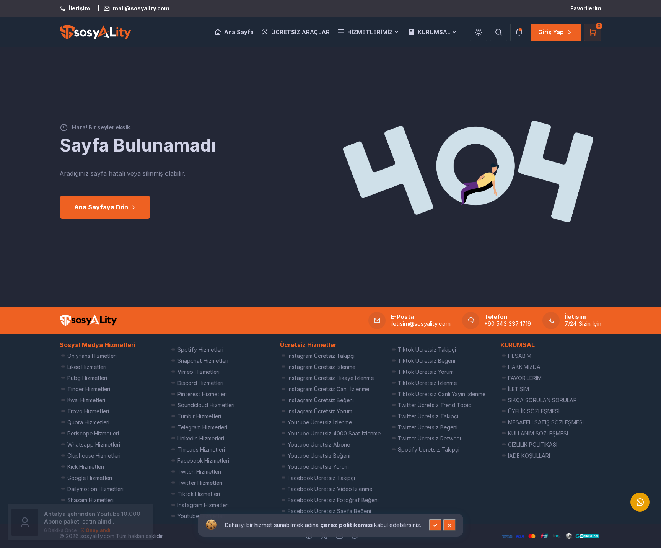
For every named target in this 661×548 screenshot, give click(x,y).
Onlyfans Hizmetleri (92, 355)
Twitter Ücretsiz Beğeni (427, 427)
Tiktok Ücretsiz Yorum (426, 372)
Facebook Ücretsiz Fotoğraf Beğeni (333, 500)
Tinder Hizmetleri (88, 389)
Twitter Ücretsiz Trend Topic (434, 405)
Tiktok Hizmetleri (198, 494)
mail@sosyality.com (141, 8)
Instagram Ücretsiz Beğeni (321, 400)
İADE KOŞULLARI (529, 455)
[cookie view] (211, 524)
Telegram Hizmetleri (202, 427)
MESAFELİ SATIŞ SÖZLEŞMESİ (546, 422)
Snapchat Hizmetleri (202, 360)
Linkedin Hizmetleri (200, 438)
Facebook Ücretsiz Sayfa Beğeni (329, 511)
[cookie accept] (435, 525)
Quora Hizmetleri (88, 422)
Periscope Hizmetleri (93, 433)
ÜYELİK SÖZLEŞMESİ (534, 411)
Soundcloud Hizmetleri (205, 405)
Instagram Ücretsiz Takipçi (321, 355)
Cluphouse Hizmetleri (93, 455)
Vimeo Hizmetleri (198, 372)
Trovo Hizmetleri (88, 411)
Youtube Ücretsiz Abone (319, 444)
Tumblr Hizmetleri (199, 416)
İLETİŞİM (518, 389)
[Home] (88, 320)
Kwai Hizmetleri (86, 400)
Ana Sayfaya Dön (102, 207)
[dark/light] (478, 32)
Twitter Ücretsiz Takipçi (428, 416)
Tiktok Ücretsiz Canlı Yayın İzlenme (441, 394)
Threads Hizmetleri (201, 449)
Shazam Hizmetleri (90, 500)
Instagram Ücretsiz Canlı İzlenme (328, 389)
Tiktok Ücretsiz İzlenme (427, 383)
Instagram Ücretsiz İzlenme (321, 367)
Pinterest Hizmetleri (202, 394)
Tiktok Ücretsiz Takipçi (427, 349)
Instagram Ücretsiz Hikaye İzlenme (331, 378)
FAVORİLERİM (525, 378)
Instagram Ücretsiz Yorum (320, 411)
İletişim (79, 8)
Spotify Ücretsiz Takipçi (428, 449)
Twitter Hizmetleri (199, 483)
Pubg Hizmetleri (87, 378)
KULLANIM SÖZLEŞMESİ (538, 433)
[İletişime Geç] (640, 502)
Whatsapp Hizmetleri (93, 444)
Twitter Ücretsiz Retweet (430, 438)
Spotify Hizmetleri (200, 349)
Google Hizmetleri (89, 478)
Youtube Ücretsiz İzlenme (320, 422)
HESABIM (519, 355)
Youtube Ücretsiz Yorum (318, 466)
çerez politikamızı (347, 524)
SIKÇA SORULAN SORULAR (542, 400)
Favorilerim (585, 8)
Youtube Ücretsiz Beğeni (319, 455)
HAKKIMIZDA (524, 367)
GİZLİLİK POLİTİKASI (532, 444)
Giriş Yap (551, 32)
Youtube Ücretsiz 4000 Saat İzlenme (334, 433)
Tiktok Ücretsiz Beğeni (426, 360)
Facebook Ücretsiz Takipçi (321, 478)
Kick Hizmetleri (85, 466)
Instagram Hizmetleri (203, 505)
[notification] (518, 32)
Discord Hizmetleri (200, 383)
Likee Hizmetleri (86, 367)
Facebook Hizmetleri (203, 460)
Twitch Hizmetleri (199, 471)
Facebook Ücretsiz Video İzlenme (330, 489)
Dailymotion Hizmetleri (95, 489)
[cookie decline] (449, 525)
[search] (498, 32)
